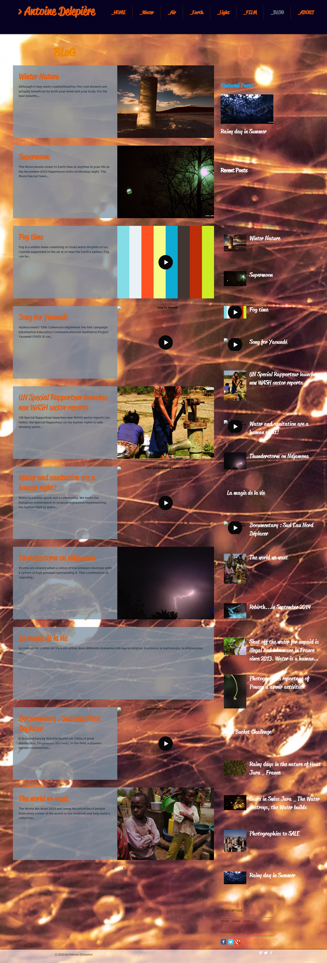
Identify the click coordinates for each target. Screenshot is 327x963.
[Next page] (133, 868)
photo (225, 921)
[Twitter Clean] (266, 953)
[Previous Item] (228, 109)
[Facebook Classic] (223, 942)
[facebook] (271, 953)
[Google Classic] (238, 942)
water (247, 921)
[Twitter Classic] (230, 942)
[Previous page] (93, 868)
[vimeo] (261, 953)
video (236, 921)
